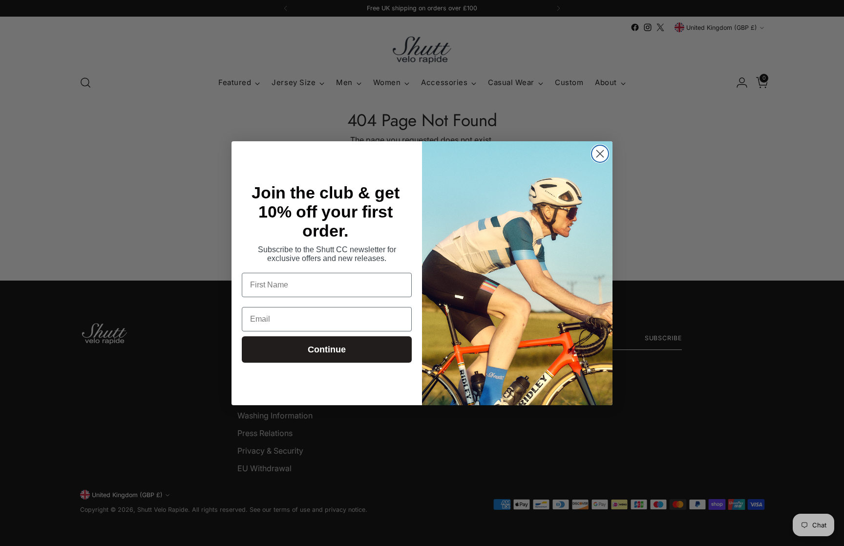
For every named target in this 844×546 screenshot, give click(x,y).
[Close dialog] (600, 153)
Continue (327, 349)
